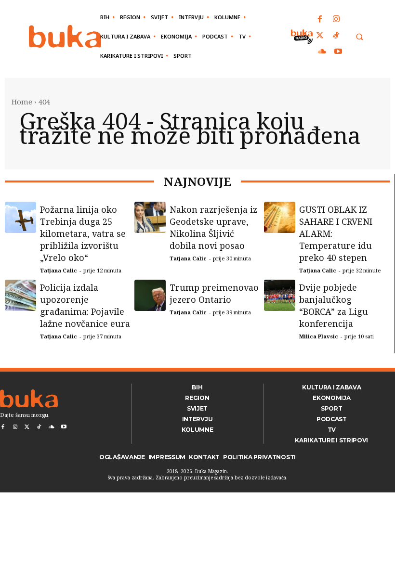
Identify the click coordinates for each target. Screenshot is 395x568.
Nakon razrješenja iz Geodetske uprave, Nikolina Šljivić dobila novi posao (213, 227)
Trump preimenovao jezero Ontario (214, 293)
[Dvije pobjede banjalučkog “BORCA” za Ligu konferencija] (279, 295)
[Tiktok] (336, 36)
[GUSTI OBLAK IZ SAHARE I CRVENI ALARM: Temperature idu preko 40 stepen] (279, 217)
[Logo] (65, 36)
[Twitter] (320, 36)
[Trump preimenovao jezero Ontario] (150, 295)
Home (22, 101)
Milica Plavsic (318, 336)
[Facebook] (320, 19)
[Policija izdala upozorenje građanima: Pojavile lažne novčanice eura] (20, 295)
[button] (359, 37)
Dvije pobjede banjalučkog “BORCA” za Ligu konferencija (333, 305)
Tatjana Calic (58, 270)
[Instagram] (336, 19)
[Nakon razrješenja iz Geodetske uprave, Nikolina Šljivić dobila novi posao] (150, 217)
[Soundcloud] (322, 52)
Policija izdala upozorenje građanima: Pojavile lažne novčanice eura (85, 305)
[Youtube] (338, 52)
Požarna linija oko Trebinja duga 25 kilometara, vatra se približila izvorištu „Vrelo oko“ (83, 233)
